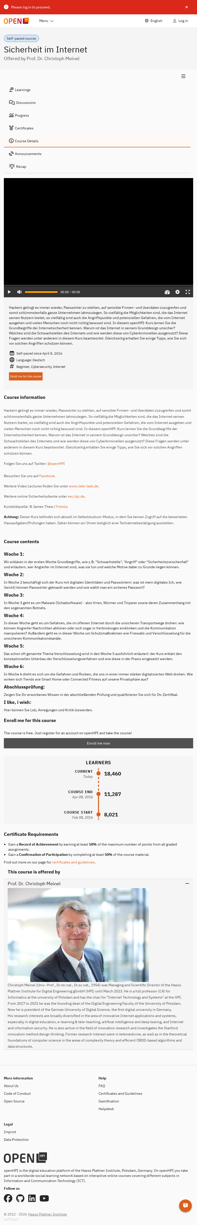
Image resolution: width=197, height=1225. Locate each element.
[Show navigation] (97, 76)
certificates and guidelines (73, 862)
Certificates (24, 128)
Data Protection (16, 1139)
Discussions (26, 102)
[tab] (97, 89)
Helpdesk (106, 1109)
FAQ (101, 1086)
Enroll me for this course (25, 376)
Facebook (47, 476)
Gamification (108, 1101)
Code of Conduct (17, 1093)
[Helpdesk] (185, 1205)
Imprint (10, 1132)
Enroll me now (98, 743)
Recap (21, 166)
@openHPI (56, 463)
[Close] (186, 7)
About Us (11, 1086)
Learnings (23, 90)
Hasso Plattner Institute (47, 1214)
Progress (22, 115)
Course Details (26, 141)
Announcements (28, 153)
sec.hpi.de (76, 496)
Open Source (14, 1101)
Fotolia (61, 506)
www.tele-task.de (83, 486)
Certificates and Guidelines (120, 1093)
